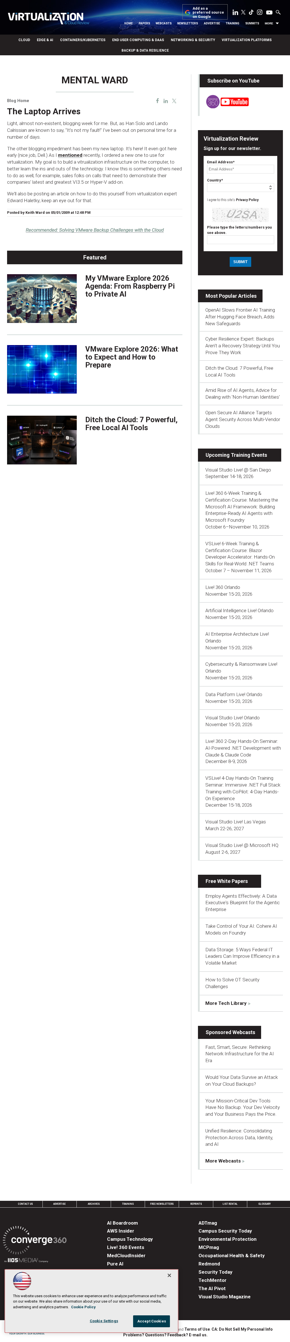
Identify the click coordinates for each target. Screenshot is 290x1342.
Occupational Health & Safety (232, 1255)
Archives (94, 1203)
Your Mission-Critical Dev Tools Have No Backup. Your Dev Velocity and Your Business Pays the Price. (242, 1107)
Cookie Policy (83, 1307)
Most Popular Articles (231, 296)
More (269, 23)
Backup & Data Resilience (145, 50)
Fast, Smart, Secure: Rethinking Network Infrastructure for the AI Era (239, 1054)
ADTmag (208, 1223)
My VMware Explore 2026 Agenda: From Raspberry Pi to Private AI (130, 286)
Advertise (212, 23)
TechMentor (213, 1280)
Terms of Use (197, 1329)
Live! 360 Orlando (222, 587)
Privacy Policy (247, 200)
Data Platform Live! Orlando (233, 694)
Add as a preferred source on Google (208, 13)
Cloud (24, 40)
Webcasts (164, 23)
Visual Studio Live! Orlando (232, 717)
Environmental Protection (228, 1239)
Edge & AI (45, 40)
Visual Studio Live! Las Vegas (235, 822)
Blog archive (21, 72)
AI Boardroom (122, 1223)
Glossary (264, 1203)
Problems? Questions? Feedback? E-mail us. (165, 1335)
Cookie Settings (104, 1321)
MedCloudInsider (126, 1255)
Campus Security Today (225, 1231)
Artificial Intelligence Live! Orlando (239, 610)
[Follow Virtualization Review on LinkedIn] (235, 13)
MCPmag (209, 1247)
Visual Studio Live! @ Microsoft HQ (241, 845)
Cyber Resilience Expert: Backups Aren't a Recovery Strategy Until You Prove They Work (242, 345)
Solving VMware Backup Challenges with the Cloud (95, 230)
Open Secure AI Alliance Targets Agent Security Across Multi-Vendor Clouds (242, 419)
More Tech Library (226, 1003)
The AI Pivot (212, 1288)
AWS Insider (120, 1231)
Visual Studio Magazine (225, 1296)
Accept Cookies (151, 1321)
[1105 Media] (26, 1261)
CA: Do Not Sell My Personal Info (242, 1329)
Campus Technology (130, 1239)
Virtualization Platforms (247, 40)
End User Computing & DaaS (138, 40)
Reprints (196, 1203)
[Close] (169, 1275)
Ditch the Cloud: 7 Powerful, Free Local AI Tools (131, 423)
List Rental (230, 1203)
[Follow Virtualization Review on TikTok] (251, 13)
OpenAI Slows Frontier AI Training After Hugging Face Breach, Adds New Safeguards (240, 316)
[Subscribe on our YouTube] (224, 106)
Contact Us (25, 1203)
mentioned (70, 155)
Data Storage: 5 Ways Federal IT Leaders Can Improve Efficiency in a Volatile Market (242, 956)
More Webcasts (223, 1161)
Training (232, 23)
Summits (252, 23)
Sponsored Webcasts (230, 1032)
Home (128, 23)
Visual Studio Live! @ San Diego (238, 470)
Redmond (209, 1264)
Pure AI (115, 1264)
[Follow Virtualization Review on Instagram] (260, 13)
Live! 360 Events (125, 1247)
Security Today (216, 1272)
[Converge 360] (35, 1241)
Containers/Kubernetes (82, 40)
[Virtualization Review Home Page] (48, 19)
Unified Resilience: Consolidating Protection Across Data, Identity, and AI (239, 1137)
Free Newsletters (162, 1203)
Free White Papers (227, 881)
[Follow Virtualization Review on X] (243, 13)
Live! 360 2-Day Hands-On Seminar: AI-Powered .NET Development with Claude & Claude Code (243, 748)
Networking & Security (193, 40)
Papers (144, 23)
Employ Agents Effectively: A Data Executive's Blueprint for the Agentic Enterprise (242, 902)
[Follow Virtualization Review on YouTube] (269, 13)
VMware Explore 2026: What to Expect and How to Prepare (131, 357)
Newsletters (187, 23)
